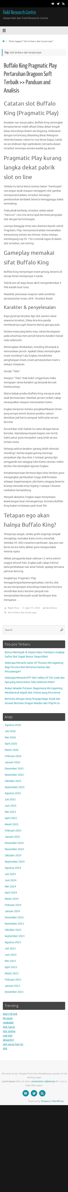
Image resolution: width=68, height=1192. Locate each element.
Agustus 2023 (13, 942)
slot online (9, 1031)
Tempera (45, 1101)
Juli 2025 (10, 799)
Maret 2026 (12, 750)
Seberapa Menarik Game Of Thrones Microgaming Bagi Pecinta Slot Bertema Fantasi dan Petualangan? (34, 667)
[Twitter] (58, 3)
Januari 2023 (12, 986)
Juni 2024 (10, 880)
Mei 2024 (10, 886)
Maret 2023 (12, 973)
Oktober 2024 (13, 855)
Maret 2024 (12, 898)
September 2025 (15, 787)
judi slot (7, 1035)
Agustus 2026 (13, 725)
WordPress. (58, 1101)
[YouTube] (53, 3)
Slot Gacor (9, 1027)
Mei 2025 (10, 812)
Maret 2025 (12, 824)
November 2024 (14, 849)
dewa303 (8, 1040)
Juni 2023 (10, 954)
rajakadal (8, 1022)
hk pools (8, 1018)
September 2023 (15, 936)
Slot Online (51, 607)
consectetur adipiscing (42, 1081)
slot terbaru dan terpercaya (22, 612)
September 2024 (15, 861)
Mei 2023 (10, 961)
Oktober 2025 (13, 781)
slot (5, 1048)
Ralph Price (13, 607)
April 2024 (11, 892)
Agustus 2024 (13, 868)
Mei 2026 (10, 737)
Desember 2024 (14, 843)
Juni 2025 (10, 805)
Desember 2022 (14, 992)
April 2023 (11, 967)
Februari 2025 (13, 830)
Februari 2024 (13, 905)
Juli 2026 (10, 731)
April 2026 (11, 743)
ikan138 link (10, 1014)
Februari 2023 (13, 979)
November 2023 (14, 923)
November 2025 (14, 774)
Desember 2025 (14, 768)
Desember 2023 (14, 917)
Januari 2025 (12, 836)
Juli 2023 (10, 948)
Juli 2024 (10, 874)
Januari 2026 (12, 762)
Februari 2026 (13, 756)
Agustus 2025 (13, 793)
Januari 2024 (12, 911)
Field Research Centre (19, 12)
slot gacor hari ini (13, 1044)
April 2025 (11, 818)
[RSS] (63, 3)
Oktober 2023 (13, 930)
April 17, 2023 (33, 607)
